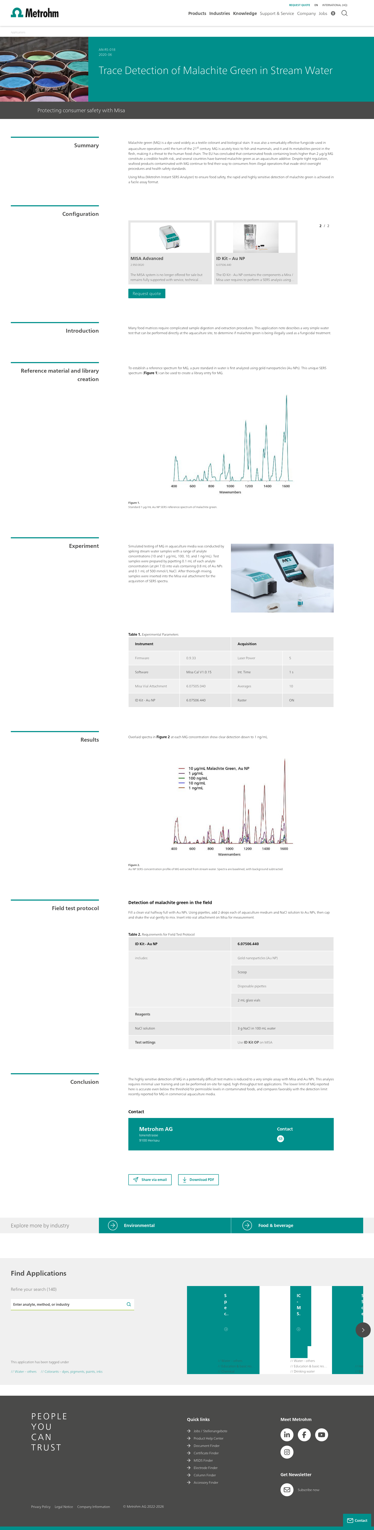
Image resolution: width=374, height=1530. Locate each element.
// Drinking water (302, 1371)
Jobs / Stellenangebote (210, 1431)
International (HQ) (334, 5)
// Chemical (226, 1371)
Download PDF (202, 1180)
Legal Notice (64, 1507)
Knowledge (245, 13)
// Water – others (230, 1360)
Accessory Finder (206, 1482)
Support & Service (277, 13)
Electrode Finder (206, 1467)
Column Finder (205, 1475)
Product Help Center (208, 1438)
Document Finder (206, 1445)
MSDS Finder (203, 1460)
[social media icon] (286, 1434)
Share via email (154, 1180)
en (316, 5)
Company (306, 13)
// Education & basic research (236, 1366)
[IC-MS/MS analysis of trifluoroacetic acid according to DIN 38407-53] (275, 1330)
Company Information (93, 1507)
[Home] (34, 16)
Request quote (299, 5)
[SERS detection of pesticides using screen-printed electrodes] (343, 1330)
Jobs (323, 13)
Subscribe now (308, 1490)
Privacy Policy (40, 1507)
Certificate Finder (206, 1453)
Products (197, 13)
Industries (219, 13)
